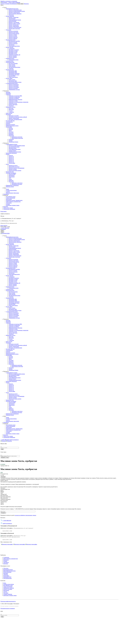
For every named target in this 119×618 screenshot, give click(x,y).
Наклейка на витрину (14, 49)
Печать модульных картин (15, 170)
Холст (7, 164)
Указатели (11, 105)
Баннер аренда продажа (14, 28)
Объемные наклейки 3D (14, 54)
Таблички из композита (14, 97)
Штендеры (11, 109)
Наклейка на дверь (13, 51)
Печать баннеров (10, 16)
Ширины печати (10, 186)
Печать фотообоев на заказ (15, 82)
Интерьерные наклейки (14, 41)
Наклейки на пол (13, 53)
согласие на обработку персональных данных (25, 515)
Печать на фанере (13, 38)
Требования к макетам (8, 588)
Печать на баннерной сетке (15, 10)
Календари (11, 135)
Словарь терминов (7, 594)
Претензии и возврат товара (12, 205)
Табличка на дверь (13, 100)
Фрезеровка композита (14, 73)
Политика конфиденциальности (8, 601)
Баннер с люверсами (13, 17)
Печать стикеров (13, 56)
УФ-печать (8, 29)
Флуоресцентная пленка (14, 67)
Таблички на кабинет (14, 98)
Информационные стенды (12, 125)
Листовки (11, 131)
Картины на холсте (10, 124)
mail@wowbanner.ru (14, 439)
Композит (11, 180)
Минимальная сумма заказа (12, 192)
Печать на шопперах (13, 85)
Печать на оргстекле (13, 32)
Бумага (7, 154)
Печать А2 (11, 159)
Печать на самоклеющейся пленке (17, 11)
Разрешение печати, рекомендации (14, 200)
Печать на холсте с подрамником (16, 168)
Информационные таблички (15, 99)
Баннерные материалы (11, 153)
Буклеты (11, 128)
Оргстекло (11, 181)
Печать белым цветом (14, 33)
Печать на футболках (14, 84)
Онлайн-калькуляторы (11, 190)
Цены (4, 583)
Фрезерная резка (10, 69)
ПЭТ (10, 178)
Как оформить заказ (10, 196)
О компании (6, 557)
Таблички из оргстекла (17, 183)
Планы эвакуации (13, 104)
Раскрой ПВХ (12, 75)
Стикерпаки (12, 48)
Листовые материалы (11, 173)
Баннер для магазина (14, 24)
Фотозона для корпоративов (15, 119)
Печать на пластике (13, 31)
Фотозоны (8, 114)
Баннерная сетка (10, 171)
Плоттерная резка (10, 62)
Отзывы (8, 204)
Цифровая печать (10, 58)
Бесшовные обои (13, 80)
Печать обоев (9, 78)
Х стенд (11, 110)
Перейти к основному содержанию (9, 1)
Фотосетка (11, 14)
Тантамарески (9, 122)
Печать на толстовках (14, 87)
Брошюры (11, 134)
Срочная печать (9, 61)
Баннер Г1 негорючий (14, 22)
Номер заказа (4, 456)
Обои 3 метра (12, 79)
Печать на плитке (13, 36)
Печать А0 (11, 156)
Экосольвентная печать (14, 46)
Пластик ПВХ (12, 174)
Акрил (10, 179)
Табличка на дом (13, 103)
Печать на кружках (13, 88)
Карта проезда (4, 225)
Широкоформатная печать (12, 8)
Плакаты (8, 123)
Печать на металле (13, 37)
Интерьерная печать (10, 39)
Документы (9, 202)
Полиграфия (9, 126)
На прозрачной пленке (14, 146)
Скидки (8, 191)
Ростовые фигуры (10, 120)
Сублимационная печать (12, 83)
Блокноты (11, 133)
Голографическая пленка (14, 149)
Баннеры (8, 92)
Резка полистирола (13, 77)
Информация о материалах (12, 185)
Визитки (11, 129)
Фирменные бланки (13, 141)
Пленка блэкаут (12, 150)
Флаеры (10, 140)
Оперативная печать (13, 59)
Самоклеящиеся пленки (11, 144)
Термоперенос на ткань (14, 89)
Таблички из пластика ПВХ (15, 95)
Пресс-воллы (9, 113)
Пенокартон (12, 175)
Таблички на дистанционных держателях (18, 102)
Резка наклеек (12, 66)
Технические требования (9, 209)
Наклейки (8, 93)
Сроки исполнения (10, 197)
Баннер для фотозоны (14, 26)
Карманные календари (17, 136)
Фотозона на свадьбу (14, 115)
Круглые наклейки (13, 63)
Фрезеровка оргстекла (14, 74)
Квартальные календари (17, 138)
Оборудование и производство (13, 201)
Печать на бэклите (13, 43)
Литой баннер (12, 18)
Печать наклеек (9, 47)
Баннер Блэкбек (12, 21)
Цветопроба (9, 199)
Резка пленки (12, 64)
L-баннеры (11, 112)
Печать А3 (11, 160)
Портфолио (6, 194)
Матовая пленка (12, 148)
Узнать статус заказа (8, 207)
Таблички (8, 94)
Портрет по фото (13, 169)
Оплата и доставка (7, 589)
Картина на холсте (13, 165)
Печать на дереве (13, 34)
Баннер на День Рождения (15, 27)
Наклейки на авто (13, 52)
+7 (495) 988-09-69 (5, 228)
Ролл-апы (11, 108)
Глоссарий (5, 593)
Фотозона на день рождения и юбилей (18, 117)
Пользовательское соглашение (8, 608)
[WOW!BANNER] (5, 233)
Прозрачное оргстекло (17, 184)
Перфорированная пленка (15, 151)
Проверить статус (5, 457)
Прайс (7, 189)
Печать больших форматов (15, 13)
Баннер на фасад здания (14, 23)
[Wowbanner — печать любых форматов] (10, 2)
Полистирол (12, 176)
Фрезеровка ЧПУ (13, 70)
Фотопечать (11, 44)
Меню (10, 130)
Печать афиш (12, 163)
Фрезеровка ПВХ (13, 72)
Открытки (11, 139)
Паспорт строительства (14, 12)
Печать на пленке (13, 42)
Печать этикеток (13, 57)
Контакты (5, 206)
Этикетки (11, 68)
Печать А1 (11, 158)
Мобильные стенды (10, 107)
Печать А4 (11, 161)
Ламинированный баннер (15, 19)
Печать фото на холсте (14, 166)
